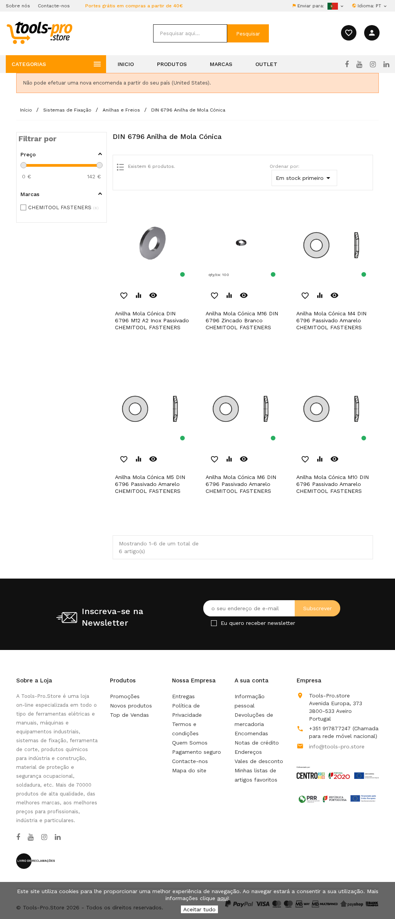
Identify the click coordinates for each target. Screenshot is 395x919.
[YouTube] (359, 64)
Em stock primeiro (304, 178)
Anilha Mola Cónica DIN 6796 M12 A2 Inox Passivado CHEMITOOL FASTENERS (152, 320)
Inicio (126, 64)
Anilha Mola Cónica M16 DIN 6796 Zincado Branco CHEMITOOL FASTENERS (242, 320)
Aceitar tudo (199, 909)
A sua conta (251, 680)
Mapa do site (189, 770)
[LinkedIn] (386, 64)
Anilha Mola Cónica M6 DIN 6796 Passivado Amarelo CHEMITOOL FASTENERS (241, 484)
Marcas (221, 64)
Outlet (266, 64)
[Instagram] (373, 64)
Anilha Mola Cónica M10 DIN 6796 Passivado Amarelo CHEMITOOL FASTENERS (332, 484)
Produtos (172, 64)
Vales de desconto (259, 761)
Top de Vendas (129, 715)
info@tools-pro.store (337, 746)
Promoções (125, 696)
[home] (39, 32)
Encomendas (251, 733)
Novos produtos (131, 705)
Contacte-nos (54, 5)
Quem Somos (190, 743)
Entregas (183, 696)
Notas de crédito (257, 743)
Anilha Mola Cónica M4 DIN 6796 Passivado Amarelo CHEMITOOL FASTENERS (331, 320)
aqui (222, 898)
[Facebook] (347, 64)
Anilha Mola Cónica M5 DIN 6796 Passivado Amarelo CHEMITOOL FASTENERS (150, 484)
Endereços (248, 752)
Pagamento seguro (196, 752)
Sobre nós (18, 5)
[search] (190, 33)
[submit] (248, 33)
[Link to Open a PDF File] (338, 765)
